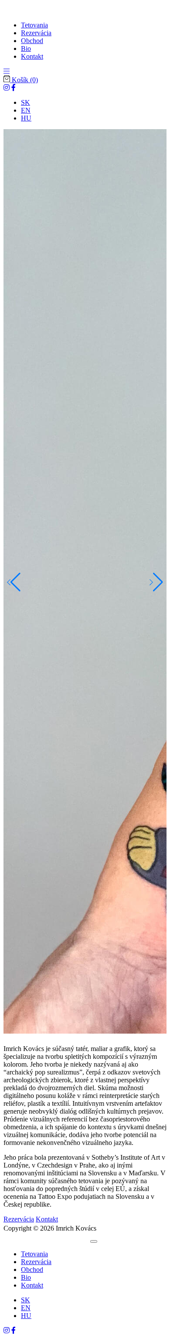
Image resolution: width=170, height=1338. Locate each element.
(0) (25, 79)
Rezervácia (18, 1219)
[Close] (93, 1241)
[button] (6, 71)
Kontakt (47, 1219)
